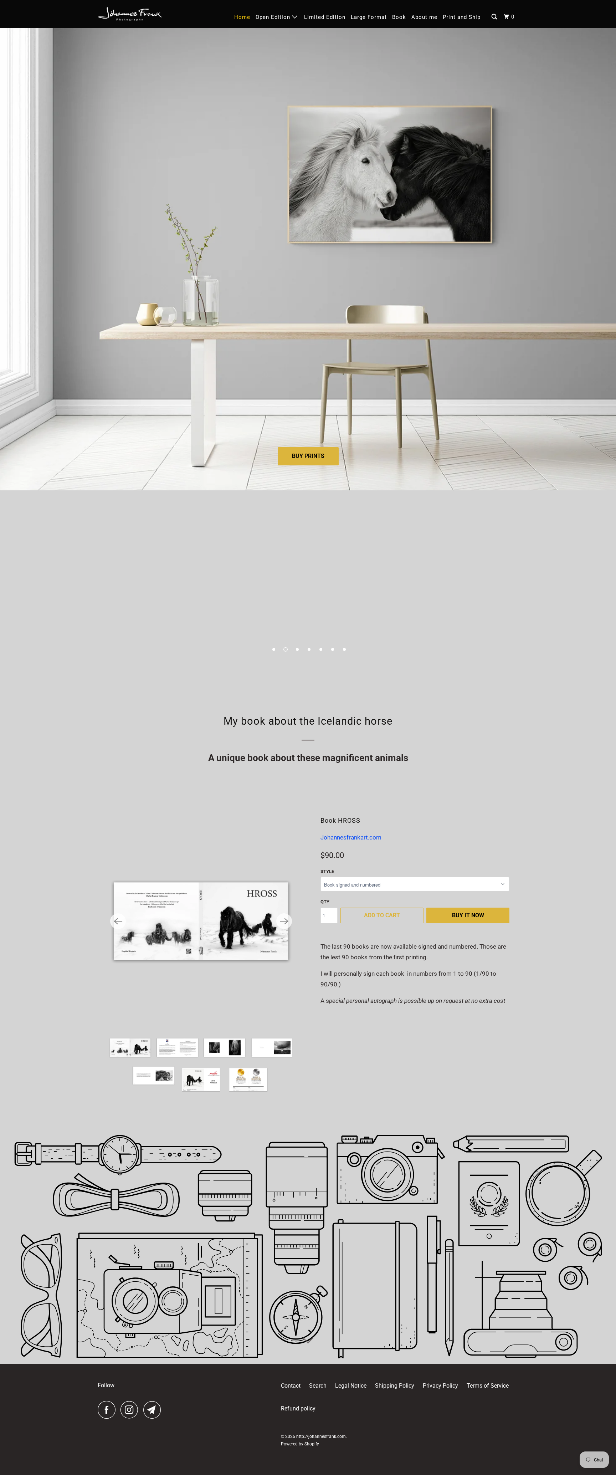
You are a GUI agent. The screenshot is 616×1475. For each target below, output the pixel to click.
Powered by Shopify (300, 1443)
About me (424, 17)
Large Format (369, 17)
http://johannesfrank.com (321, 1436)
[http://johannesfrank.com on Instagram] (131, 1410)
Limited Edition (324, 17)
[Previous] (118, 921)
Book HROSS (340, 820)
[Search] (495, 17)
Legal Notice (350, 1385)
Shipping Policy (394, 1385)
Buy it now (468, 915)
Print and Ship (462, 17)
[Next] (284, 921)
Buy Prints (308, 456)
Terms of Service (488, 1385)
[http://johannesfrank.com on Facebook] (108, 1410)
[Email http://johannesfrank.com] (154, 1410)
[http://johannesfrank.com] (130, 14)
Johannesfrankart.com (350, 837)
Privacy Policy (440, 1385)
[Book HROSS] (201, 921)
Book (399, 17)
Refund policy (298, 1408)
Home (242, 17)
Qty (324, 901)
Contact (291, 1385)
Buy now (308, 550)
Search (318, 1385)
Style (327, 871)
